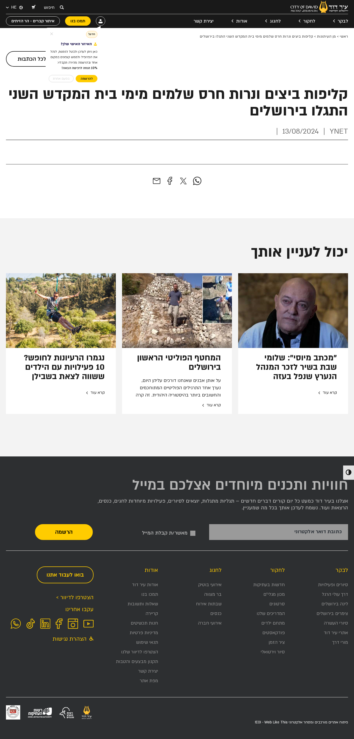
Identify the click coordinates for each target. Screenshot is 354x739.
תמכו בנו (149, 594)
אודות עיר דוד (145, 585)
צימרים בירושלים (332, 614)
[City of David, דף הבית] (319, 7)
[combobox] (50, 7)
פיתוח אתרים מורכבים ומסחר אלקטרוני (301, 722)
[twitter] (183, 181)
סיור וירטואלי (273, 652)
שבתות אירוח (209, 604)
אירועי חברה (210, 623)
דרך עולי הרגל (335, 594)
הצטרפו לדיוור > (75, 597)
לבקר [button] (343, 21)
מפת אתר (149, 681)
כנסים (216, 614)
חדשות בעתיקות (269, 585)
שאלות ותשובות (143, 604)
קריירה (152, 614)
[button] (33, 7)
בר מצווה (213, 594)
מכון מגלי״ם (274, 594)
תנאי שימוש (147, 642)
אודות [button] (241, 21)
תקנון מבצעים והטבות (137, 662)
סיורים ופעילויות (333, 585)
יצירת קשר (204, 21)
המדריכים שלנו (271, 614)
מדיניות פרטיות (144, 633)
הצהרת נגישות (70, 639)
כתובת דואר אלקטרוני (318, 532)
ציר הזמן (276, 642)
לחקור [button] (309, 21)
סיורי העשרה (336, 623)
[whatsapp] (197, 181)
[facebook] (170, 181)
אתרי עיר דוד (336, 633)
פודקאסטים (273, 633)
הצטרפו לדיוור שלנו (139, 652)
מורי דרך (340, 642)
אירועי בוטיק (210, 585)
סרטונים (277, 604)
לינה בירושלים (334, 604)
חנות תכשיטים (144, 623)
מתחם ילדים (273, 623)
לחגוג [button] (275, 21)
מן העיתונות (326, 36)
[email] (156, 181)
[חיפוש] (62, 7)
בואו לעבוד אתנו (65, 575)
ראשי (344, 36)
